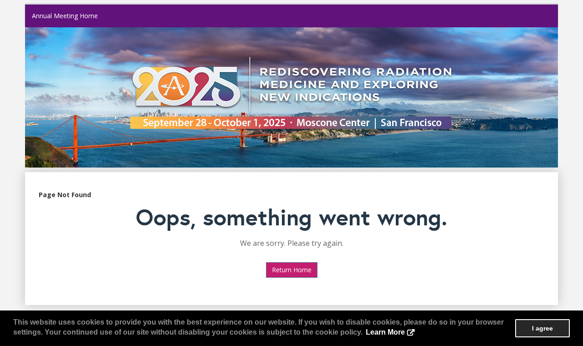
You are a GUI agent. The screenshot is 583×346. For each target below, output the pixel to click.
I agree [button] (542, 328)
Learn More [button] (385, 332)
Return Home (292, 269)
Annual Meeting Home (65, 15)
